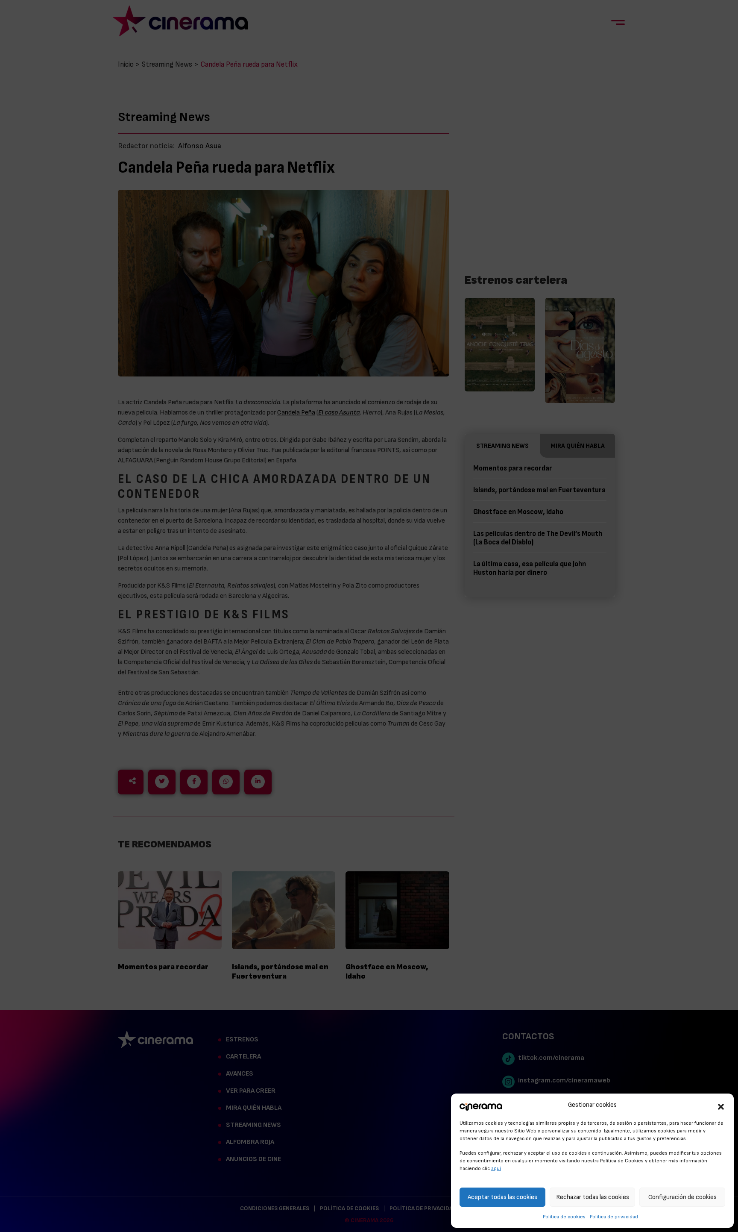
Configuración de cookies (682, 1197)
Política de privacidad (614, 1216)
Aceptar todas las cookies (502, 1197)
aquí (496, 1168)
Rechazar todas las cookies (592, 1197)
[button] (721, 1105)
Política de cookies (564, 1216)
